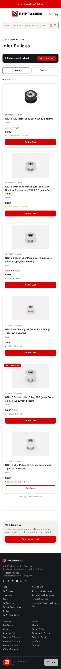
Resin (5, 599)
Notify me (30, 488)
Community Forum (41, 633)
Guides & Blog (38, 629)
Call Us (39, 4)
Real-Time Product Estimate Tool (45, 604)
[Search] (54, 25)
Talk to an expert (46, 58)
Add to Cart (30, 142)
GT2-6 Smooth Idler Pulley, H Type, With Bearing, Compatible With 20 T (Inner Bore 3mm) (28, 190)
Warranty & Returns (12, 637)
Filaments (7, 595)
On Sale (6, 611)
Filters (18, 70)
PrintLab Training (40, 637)
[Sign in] (50, 14)
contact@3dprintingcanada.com (17, 576)
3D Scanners (8, 603)
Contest (36, 645)
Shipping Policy (10, 633)
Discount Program (11, 641)
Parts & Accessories (12, 607)
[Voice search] (51, 25)
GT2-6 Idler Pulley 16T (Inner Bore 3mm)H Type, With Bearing (28, 331)
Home (5, 40)
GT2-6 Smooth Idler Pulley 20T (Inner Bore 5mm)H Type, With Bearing (28, 259)
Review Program (10, 645)
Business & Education (42, 591)
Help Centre (8, 625)
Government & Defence (43, 595)
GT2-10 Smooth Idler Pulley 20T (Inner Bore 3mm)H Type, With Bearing (29, 399)
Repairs (6, 629)
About (35, 625)
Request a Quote (40, 599)
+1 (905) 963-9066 (11, 573)
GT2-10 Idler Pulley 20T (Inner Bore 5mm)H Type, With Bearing (28, 466)
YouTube (36, 641)
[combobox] (30, 25)
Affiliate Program (10, 649)
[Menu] (4, 14)
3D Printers (8, 591)
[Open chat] (7, 662)
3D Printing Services (12, 615)
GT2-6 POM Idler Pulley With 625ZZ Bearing (29, 118)
